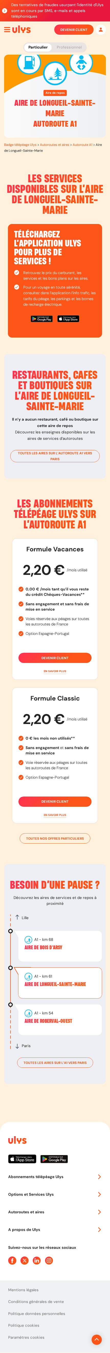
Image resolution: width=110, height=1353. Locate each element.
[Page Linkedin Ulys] (37, 1260)
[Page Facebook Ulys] (12, 1260)
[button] (55, 671)
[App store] (68, 320)
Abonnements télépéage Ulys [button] (35, 1176)
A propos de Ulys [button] (24, 1229)
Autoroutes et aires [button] (26, 1212)
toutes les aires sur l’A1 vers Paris (55, 1063)
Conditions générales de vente (36, 1301)
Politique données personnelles (36, 1313)
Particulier (38, 47)
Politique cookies (23, 1325)
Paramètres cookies (26, 1337)
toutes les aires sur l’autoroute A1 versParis (55, 456)
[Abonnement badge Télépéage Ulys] (21, 29)
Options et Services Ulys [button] (31, 1194)
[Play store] (42, 320)
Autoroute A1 (82, 145)
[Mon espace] (101, 30)
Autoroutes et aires (54, 145)
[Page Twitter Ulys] (24, 1260)
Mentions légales (23, 1289)
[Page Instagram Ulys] (49, 1260)
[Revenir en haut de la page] (97, 1340)
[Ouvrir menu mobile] (7, 30)
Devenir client (73, 30)
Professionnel (69, 47)
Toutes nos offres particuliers (55, 838)
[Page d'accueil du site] (17, 1141)
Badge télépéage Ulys (20, 145)
